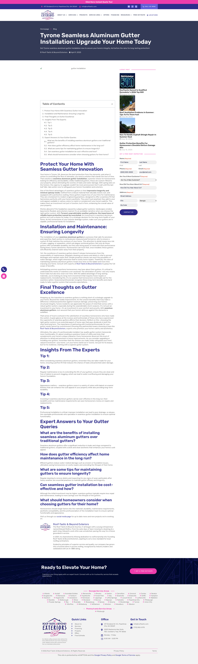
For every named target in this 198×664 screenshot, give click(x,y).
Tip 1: (50, 122)
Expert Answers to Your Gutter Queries (60, 137)
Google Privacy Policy (103, 655)
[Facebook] (129, 6)
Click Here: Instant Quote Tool (99, 2)
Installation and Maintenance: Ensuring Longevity (65, 114)
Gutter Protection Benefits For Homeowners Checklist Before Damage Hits (137, 145)
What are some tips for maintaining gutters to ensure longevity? (74, 148)
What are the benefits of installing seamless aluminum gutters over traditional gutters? (78, 141)
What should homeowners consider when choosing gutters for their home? (78, 154)
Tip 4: (50, 131)
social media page (64, 516)
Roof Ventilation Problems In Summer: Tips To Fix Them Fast (137, 113)
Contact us (128, 212)
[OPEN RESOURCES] (131, 15)
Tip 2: (50, 125)
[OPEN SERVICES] (77, 15)
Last (140, 165)
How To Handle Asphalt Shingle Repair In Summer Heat (138, 136)
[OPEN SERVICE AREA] (101, 15)
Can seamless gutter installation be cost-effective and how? (72, 151)
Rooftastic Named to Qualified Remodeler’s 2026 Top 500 (133, 91)
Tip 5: (50, 134)
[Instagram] (132, 6)
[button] (112, 104)
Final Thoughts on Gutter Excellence (59, 117)
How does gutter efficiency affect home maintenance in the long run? (76, 145)
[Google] (136, 6)
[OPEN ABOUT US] (66, 15)
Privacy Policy (119, 651)
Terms (154, 651)
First (121, 165)
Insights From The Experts (55, 120)
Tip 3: (50, 128)
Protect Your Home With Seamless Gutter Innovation (65, 111)
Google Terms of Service (125, 655)
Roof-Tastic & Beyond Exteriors (89, 264)
